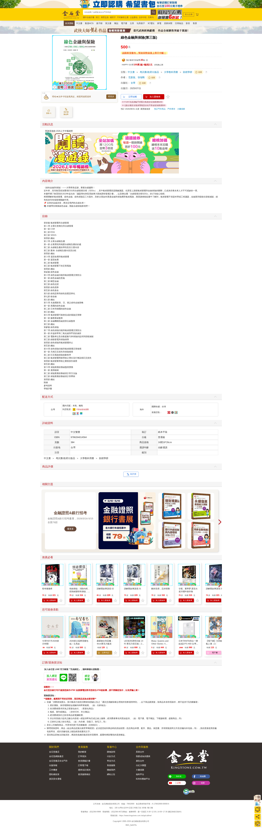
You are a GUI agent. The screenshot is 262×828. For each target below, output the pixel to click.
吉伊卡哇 (143, 17)
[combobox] (117, 12)
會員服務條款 (84, 774)
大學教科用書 (171, 72)
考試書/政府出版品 (149, 72)
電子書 (124, 23)
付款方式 (111, 756)
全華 (133, 83)
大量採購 (181, 109)
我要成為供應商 (143, 756)
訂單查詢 (82, 756)
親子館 (99, 23)
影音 (188, 23)
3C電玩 (151, 23)
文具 (132, 23)
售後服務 (111, 765)
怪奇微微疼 (47, 588)
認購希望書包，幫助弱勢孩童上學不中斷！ (144, 53)
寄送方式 (111, 761)
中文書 (79, 23)
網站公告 (111, 774)
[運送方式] (257, 823)
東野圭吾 (105, 17)
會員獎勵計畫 (84, 761)
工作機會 (53, 770)
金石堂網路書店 (56, 756)
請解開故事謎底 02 (105, 588)
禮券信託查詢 (84, 770)
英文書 (108, 23)
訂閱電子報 (83, 765)
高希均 (151, 17)
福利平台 (140, 774)
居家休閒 (168, 23)
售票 (195, 23)
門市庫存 (171, 109)
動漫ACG (89, 23)
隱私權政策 (54, 774)
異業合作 (140, 752)
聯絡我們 (111, 770)
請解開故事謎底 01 (132, 588)
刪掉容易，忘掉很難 (160, 588)
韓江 (98, 17)
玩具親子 (141, 23)
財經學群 (187, 72)
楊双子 (113, 17)
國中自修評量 (88, 17)
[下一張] (105, 62)
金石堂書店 (54, 752)
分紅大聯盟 (141, 765)
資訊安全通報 (55, 779)
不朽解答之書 (123, 17)
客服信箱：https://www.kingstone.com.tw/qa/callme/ (131, 816)
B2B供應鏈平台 (143, 779)
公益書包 (134, 17)
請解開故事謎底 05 (214, 588)
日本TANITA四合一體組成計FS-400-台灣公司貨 (188, 644)
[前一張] (54, 62)
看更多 (111, 96)
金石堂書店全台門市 (58, 761)
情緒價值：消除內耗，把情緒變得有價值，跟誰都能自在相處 (79, 591)
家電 (159, 23)
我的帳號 (82, 752)
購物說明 (111, 752)
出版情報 (53, 765)
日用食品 (179, 23)
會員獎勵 (69, 23)
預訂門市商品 (160, 109)
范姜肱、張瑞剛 (136, 77)
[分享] (257, 817)
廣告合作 (140, 761)
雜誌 (116, 23)
